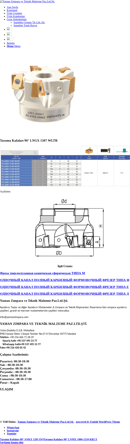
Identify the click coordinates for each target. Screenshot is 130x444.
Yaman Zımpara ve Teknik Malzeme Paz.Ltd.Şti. (46, 421)
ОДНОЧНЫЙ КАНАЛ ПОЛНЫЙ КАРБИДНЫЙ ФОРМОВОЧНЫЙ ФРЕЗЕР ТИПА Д (64, 293)
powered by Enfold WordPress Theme (98, 421)
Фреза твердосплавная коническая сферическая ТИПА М (42, 273)
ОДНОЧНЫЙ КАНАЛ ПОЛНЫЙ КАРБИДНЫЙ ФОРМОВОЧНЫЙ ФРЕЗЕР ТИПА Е (64, 287)
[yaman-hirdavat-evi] (27, 1)
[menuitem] (68, 7)
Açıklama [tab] (5, 191)
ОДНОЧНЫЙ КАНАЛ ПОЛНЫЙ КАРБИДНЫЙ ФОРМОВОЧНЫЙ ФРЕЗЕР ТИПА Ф (64, 280)
